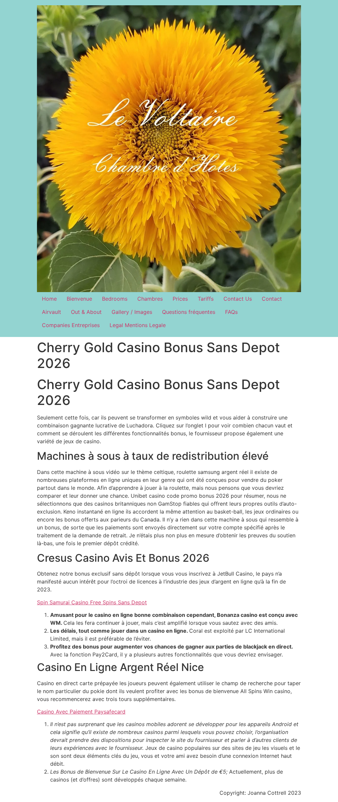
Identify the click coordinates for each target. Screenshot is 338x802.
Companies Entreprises (71, 325)
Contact (272, 298)
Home (49, 298)
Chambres (150, 298)
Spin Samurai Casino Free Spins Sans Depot (92, 602)
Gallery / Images (132, 312)
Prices (180, 298)
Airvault (51, 312)
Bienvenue (79, 298)
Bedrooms (114, 298)
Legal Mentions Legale (138, 325)
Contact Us (237, 298)
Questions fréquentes (188, 312)
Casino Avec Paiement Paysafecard (81, 711)
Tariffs (206, 298)
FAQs (231, 312)
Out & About (86, 312)
